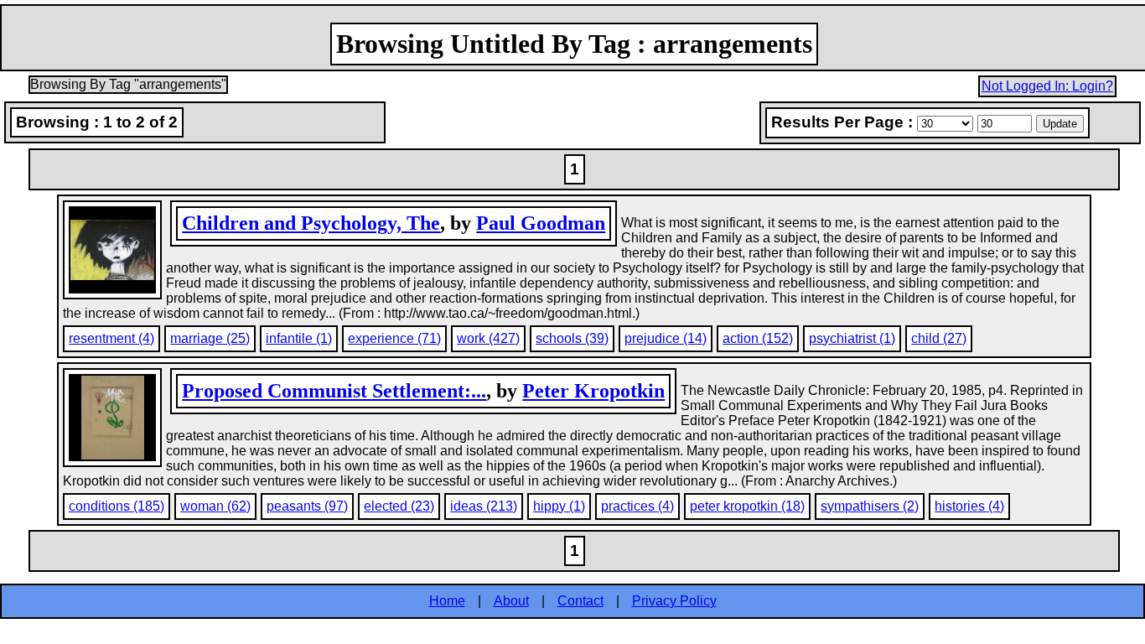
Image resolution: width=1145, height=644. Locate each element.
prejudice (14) (665, 338)
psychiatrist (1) (852, 338)
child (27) (938, 338)
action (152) (758, 338)
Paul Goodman (540, 223)
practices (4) (637, 506)
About (511, 601)
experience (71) (394, 338)
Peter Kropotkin (593, 391)
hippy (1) (559, 506)
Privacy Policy (674, 601)
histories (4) (969, 506)
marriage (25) (210, 338)
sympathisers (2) (870, 506)
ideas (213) (483, 506)
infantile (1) (299, 338)
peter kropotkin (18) (747, 506)
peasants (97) (307, 506)
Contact (580, 601)
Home (447, 601)
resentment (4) (111, 338)
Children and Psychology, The (311, 223)
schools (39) (572, 338)
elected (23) (399, 506)
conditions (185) (116, 506)
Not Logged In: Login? (1047, 86)
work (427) (488, 338)
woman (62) (215, 506)
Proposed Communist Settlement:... (334, 391)
